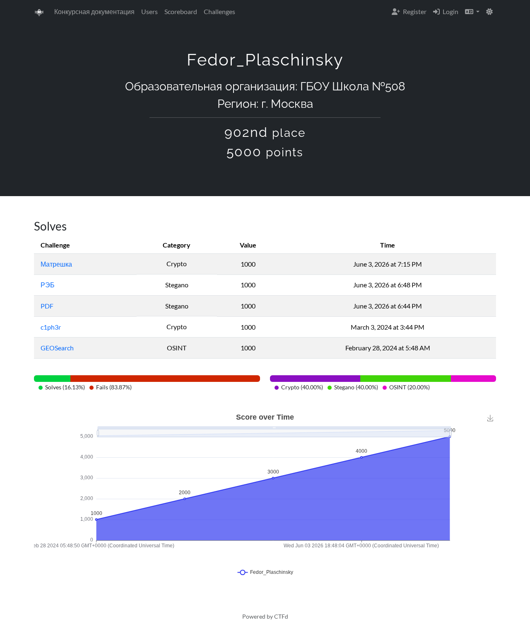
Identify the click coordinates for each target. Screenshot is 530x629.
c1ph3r (51, 327)
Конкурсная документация (94, 11)
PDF (47, 306)
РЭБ (48, 285)
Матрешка (56, 264)
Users (149, 11)
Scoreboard (180, 11)
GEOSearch (57, 348)
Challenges (219, 11)
